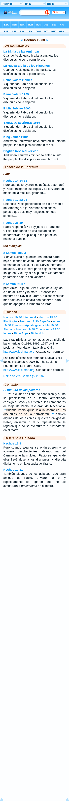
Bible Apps (21, 333)
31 (53, 414)
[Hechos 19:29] (4, 368)
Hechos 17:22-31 (15, 199)
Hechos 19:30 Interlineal (19, 317)
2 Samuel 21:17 (14, 284)
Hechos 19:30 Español (35, 321)
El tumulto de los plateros (21, 390)
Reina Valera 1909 (16, 94)
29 (8, 393)
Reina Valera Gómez (17, 80)
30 (5, 410)
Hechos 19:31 (13, 469)
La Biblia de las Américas (21, 51)
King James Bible (15, 137)
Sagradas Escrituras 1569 (21, 122)
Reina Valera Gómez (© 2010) (23, 376)
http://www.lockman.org (18, 351)
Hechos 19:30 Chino (30, 329)
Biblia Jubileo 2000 (16, 108)
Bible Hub (37, 333)
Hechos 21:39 (13, 222)
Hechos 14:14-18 (15, 180)
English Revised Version (20, 151)
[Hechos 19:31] (65, 368)
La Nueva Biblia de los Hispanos (26, 65)
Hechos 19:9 (12, 443)
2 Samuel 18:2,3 (14, 253)
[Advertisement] (34, 517)
